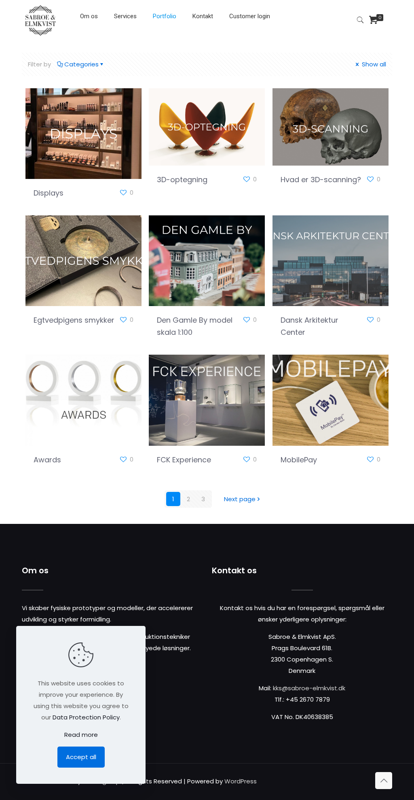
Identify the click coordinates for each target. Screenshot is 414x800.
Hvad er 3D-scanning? (321, 179)
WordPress (240, 781)
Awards (47, 460)
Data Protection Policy (86, 717)
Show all (373, 64)
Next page (240, 499)
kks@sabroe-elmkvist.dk (309, 688)
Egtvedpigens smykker (74, 320)
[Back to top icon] (383, 780)
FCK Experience (184, 460)
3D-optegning (182, 179)
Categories (81, 64)
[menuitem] (125, 36)
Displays (48, 193)
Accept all (81, 757)
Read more (81, 734)
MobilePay (299, 460)
